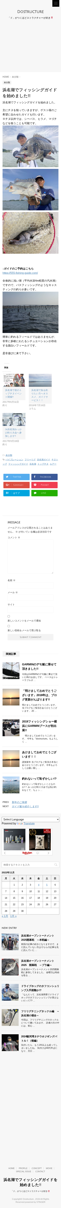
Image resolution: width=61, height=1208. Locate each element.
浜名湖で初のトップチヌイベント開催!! (13, 393)
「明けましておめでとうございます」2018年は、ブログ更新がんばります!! (39, 695)
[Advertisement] (30, 46)
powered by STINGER (35, 1202)
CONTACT (40, 1171)
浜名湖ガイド (43, 459)
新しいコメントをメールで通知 (24, 620)
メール (13, 592)
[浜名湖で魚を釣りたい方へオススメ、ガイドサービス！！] (40, 380)
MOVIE (49, 1168)
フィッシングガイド (18, 464)
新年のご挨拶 (19, 802)
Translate (29, 823)
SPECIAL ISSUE (23, 1171)
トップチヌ (42, 464)
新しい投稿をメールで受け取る (24, 630)
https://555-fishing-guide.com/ (20, 273)
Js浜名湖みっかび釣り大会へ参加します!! (13, 432)
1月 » (13, 916)
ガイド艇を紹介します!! (25, 806)
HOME (11, 1168)
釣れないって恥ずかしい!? (39, 778)
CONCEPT (37, 1168)
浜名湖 (32, 464)
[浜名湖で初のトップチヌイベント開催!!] (14, 380)
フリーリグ (30, 459)
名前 (11, 580)
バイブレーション (14, 459)
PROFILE (23, 1168)
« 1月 (5, 916)
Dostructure (30, 12)
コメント (14, 537)
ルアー (53, 464)
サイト (11, 604)
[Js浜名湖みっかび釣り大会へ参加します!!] (14, 419)
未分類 (9, 455)
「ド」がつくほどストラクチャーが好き (29, 1191)
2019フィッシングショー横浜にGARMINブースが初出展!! (39, 726)
